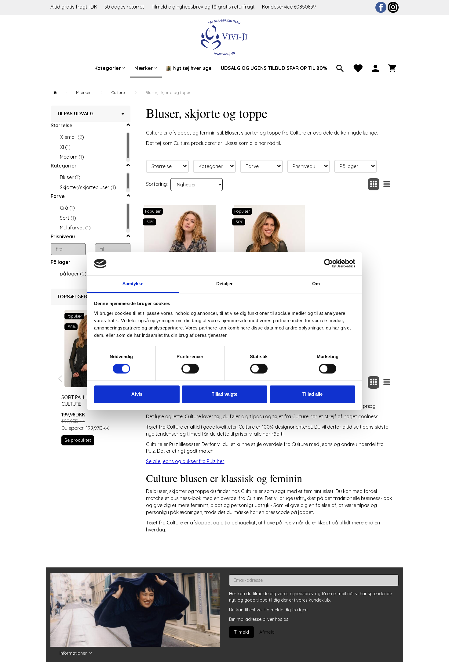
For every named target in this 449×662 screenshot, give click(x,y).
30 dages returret (124, 7)
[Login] (375, 67)
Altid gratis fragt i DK (73, 7)
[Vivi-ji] (224, 36)
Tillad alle (312, 394)
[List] (386, 184)
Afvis (136, 394)
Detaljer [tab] (224, 283)
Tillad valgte (224, 394)
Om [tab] (316, 283)
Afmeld (267, 632)
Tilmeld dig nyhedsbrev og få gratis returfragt (203, 7)
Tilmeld (241, 632)
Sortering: (157, 184)
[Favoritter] (357, 67)
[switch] (190, 369)
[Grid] (373, 184)
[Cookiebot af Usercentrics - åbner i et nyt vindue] (328, 263)
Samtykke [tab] (133, 283)
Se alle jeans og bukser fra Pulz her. (185, 461)
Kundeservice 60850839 (289, 7)
